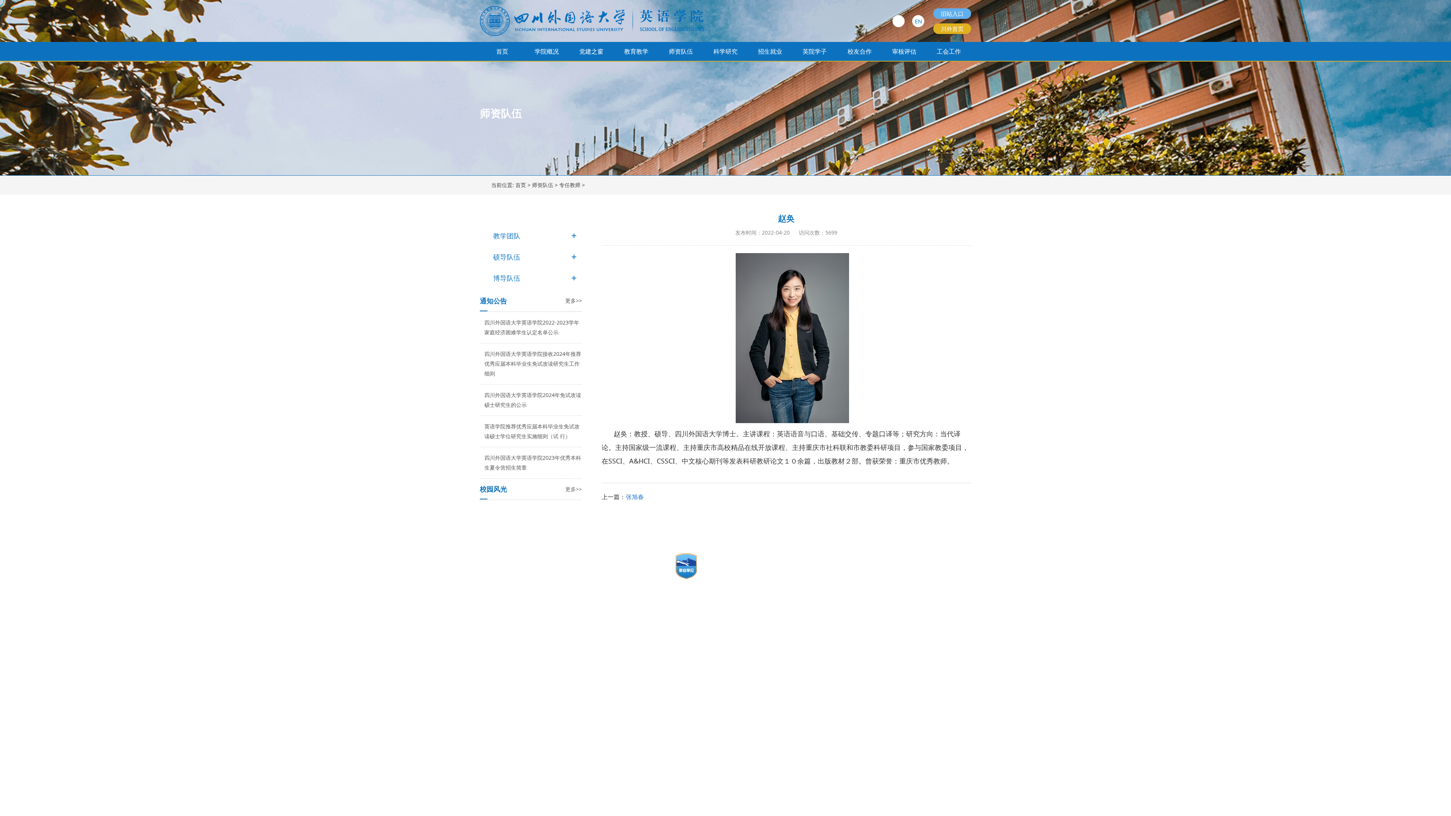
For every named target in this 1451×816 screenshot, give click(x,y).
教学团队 (506, 235)
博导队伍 (506, 278)
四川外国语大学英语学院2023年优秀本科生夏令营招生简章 (532, 462)
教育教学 (636, 51)
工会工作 (949, 51)
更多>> (573, 300)
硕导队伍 (506, 256)
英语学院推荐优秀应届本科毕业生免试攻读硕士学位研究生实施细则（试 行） (532, 431)
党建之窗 (591, 51)
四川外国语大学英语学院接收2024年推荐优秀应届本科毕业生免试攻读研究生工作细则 (532, 363)
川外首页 (952, 28)
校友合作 (860, 51)
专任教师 (569, 185)
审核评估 (904, 51)
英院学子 (815, 51)
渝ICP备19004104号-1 (506, 562)
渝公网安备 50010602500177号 (526, 574)
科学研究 (725, 51)
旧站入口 (952, 13)
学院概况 (547, 51)
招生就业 (770, 51)
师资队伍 (681, 51)
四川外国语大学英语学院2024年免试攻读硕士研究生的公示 (532, 399)
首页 (502, 51)
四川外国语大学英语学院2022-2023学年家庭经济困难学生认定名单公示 (531, 327)
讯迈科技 (518, 586)
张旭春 (635, 497)
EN (918, 21)
